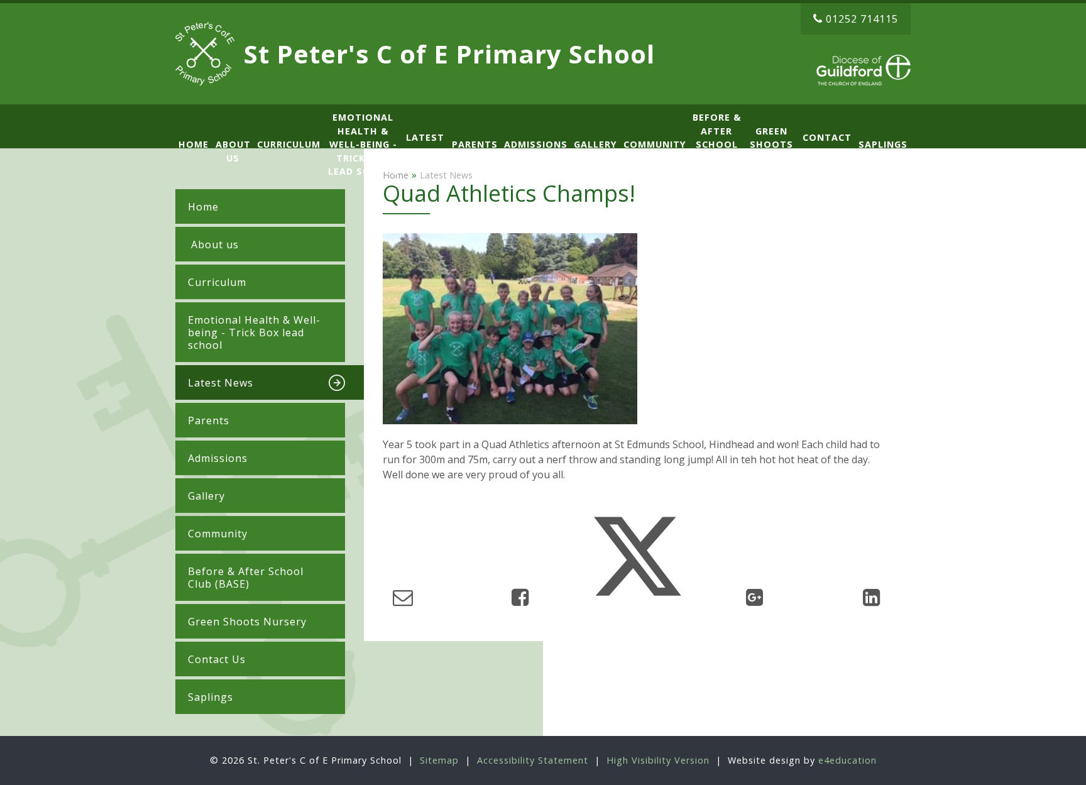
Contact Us (217, 659)
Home (203, 207)
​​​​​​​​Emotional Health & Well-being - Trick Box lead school (254, 332)
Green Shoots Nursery (247, 622)
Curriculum (217, 282)
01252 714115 (862, 19)
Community (218, 534)
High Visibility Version (658, 760)
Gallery (206, 496)
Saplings (210, 697)
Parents (208, 420)
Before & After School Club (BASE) (246, 577)
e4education (847, 760)
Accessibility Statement (532, 760)
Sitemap (439, 760)
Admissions (218, 458)
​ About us (213, 244)
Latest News (220, 383)
